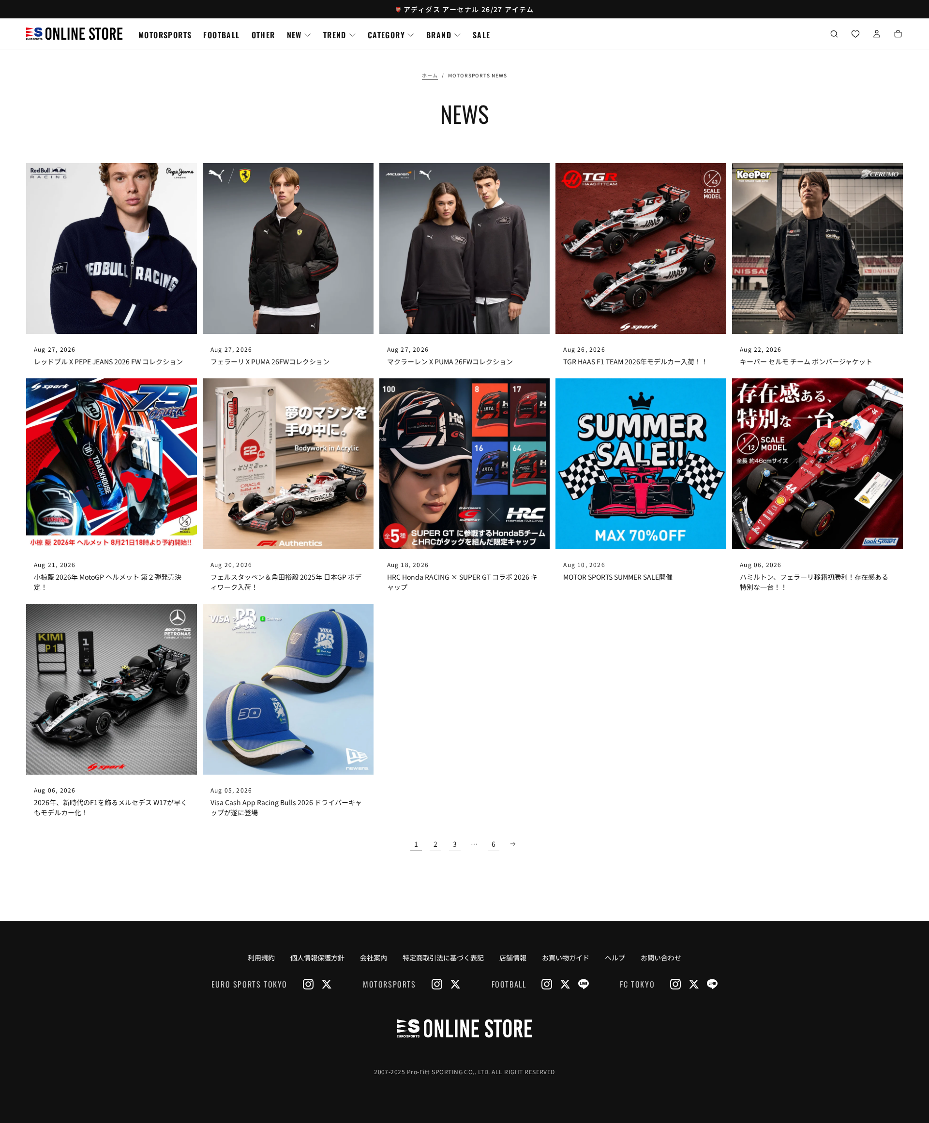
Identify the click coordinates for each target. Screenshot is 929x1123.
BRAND (438, 35)
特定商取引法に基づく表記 (443, 957)
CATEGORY (386, 35)
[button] (834, 34)
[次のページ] (513, 844)
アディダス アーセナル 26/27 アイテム (469, 9)
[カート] (898, 34)
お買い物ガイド (565, 957)
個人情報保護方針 (317, 957)
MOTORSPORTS (165, 35)
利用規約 (261, 957)
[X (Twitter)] (326, 984)
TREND (334, 35)
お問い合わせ (661, 957)
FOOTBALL (221, 35)
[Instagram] (308, 984)
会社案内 (373, 957)
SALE (482, 35)
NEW (294, 35)
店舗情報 (512, 957)
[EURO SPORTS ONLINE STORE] (464, 1028)
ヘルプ (615, 957)
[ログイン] (877, 34)
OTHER (263, 35)
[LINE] (583, 984)
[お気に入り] (855, 34)
